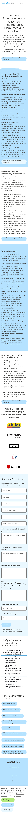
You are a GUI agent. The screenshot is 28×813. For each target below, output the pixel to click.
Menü (22, 3)
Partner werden (14, 770)
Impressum (17, 796)
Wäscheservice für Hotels (11, 710)
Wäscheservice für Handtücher (12, 716)
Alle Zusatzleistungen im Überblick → (13, 239)
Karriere (14, 778)
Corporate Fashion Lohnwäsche (12, 746)
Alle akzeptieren (8, 800)
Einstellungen (7, 810)
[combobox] (14, 608)
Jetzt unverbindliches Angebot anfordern (12, 59)
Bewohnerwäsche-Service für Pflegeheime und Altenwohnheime (13, 752)
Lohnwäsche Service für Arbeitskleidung (10, 722)
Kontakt (14, 782)
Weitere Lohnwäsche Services (12, 697)
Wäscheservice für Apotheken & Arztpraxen (13, 734)
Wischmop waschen (9, 704)
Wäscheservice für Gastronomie (13, 740)
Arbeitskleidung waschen (10, 728)
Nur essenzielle (7, 805)
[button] (14, 652)
